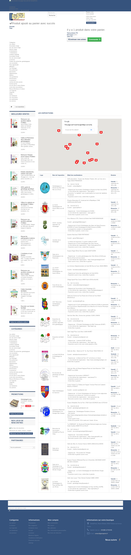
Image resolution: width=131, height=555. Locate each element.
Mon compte (53, 520)
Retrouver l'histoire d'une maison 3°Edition (28, 155)
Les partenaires (13, 99)
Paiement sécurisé (34, 540)
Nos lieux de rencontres (17, 421)
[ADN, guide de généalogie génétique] (14, 191)
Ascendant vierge (14, 46)
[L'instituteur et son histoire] (14, 257)
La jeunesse (12, 80)
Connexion (12, 7)
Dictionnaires (13, 78)
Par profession (13, 70)
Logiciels (11, 92)
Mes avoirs (51, 525)
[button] (101, 132)
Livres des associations (16, 87)
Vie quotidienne (13, 77)
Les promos (12, 101)
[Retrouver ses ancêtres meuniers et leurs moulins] (14, 274)
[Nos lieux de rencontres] (22, 428)
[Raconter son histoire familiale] (14, 310)
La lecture (12, 59)
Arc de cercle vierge (15, 47)
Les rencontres (13, 97)
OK (91, 130)
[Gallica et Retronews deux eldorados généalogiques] (14, 142)
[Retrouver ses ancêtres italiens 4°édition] (14, 123)
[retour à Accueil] (11, 107)
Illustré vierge (13, 49)
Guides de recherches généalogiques (19, 61)
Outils (11, 94)
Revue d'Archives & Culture (17, 89)
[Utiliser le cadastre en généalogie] (14, 206)
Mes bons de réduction (54, 533)
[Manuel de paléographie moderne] (14, 240)
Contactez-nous (13, 8)
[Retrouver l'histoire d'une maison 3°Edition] (14, 159)
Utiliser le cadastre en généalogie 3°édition (27, 203)
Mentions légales (34, 535)
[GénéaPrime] (27, 16)
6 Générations (13, 51)
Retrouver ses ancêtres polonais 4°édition (26, 221)
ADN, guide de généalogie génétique (27, 188)
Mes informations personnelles (57, 530)
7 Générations (13, 53)
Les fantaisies (13, 95)
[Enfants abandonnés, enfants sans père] (14, 176)
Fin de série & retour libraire (17, 85)
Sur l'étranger (13, 68)
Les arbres (12, 44)
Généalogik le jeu (26, 399)
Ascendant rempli (14, 56)
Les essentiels (13, 63)
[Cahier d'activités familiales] (14, 293)
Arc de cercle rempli (15, 58)
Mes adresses (52, 528)
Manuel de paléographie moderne (28, 237)
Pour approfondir (14, 65)
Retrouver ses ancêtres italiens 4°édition (26, 120)
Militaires (11, 66)
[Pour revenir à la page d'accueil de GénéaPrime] (65, 3)
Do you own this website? (72, 130)
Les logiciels (12, 90)
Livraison (31, 533)
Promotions (17, 394)
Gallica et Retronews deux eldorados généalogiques (27, 139)
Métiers (11, 75)
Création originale (14, 54)
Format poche (13, 83)
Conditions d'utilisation (35, 538)
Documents (12, 71)
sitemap (31, 543)
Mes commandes (53, 523)
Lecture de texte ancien (15, 82)
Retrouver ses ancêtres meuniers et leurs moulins (27, 272)
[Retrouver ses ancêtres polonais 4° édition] (14, 223)
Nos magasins (33, 525)
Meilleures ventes (20, 114)
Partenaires (17, 440)
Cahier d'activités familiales (26, 290)
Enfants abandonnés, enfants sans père (27, 172)
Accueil (31, 530)
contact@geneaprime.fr (101, 533)
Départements (13, 73)
